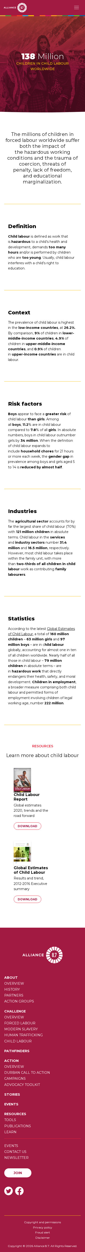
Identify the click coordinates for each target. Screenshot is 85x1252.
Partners (13, 995)
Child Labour (18, 1041)
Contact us (15, 1152)
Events (11, 1104)
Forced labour (19, 1023)
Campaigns (15, 1078)
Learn (10, 1132)
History (12, 989)
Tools (10, 1120)
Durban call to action (27, 1072)
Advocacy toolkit (22, 1085)
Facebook (19, 1190)
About (11, 977)
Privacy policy (42, 1227)
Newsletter (16, 1158)
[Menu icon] (76, 7)
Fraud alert (42, 1232)
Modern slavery (21, 1029)
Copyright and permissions (42, 1222)
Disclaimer (42, 1237)
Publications (17, 1126)
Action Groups (19, 1001)
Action (11, 1061)
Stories (12, 1094)
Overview (14, 983)
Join (18, 1173)
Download (27, 826)
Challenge (15, 1011)
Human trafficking (23, 1035)
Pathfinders (17, 1051)
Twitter (8, 1190)
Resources (15, 1114)
